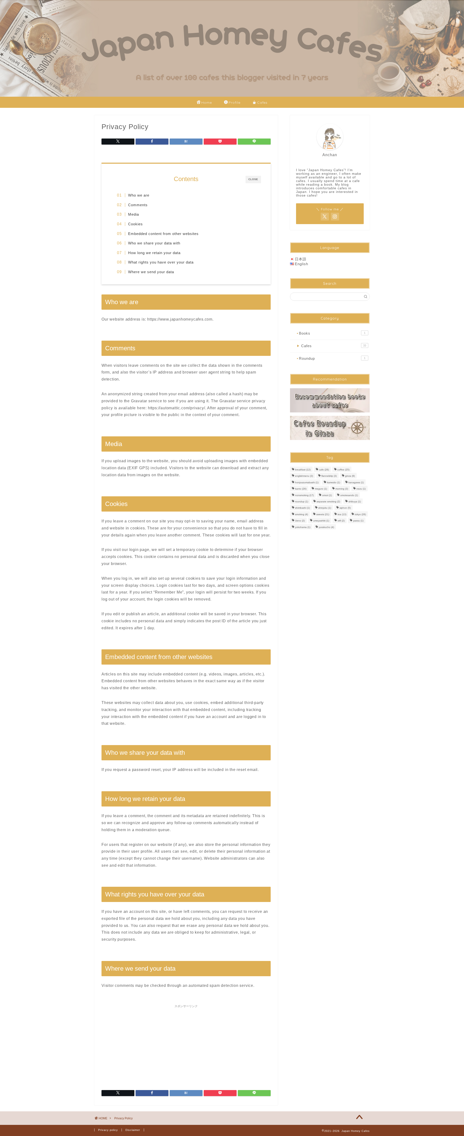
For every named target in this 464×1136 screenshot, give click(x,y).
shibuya (354, 501)
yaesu (358, 521)
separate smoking (328, 501)
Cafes (262, 102)
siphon (345, 508)
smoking (301, 514)
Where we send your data (151, 272)
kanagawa (356, 482)
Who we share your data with (154, 243)
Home (206, 102)
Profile (234, 102)
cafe (324, 469)
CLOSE (253, 179)
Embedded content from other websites (163, 234)
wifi (341, 521)
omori (327, 495)
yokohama (302, 527)
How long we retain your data (154, 253)
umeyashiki (321, 521)
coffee (343, 469)
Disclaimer (132, 1130)
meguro (321, 489)
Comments (138, 205)
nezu (361, 489)
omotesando (349, 495)
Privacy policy (108, 1130)
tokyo (360, 514)
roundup (301, 501)
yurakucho (326, 527)
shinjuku (324, 508)
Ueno (300, 521)
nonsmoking (304, 495)
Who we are (138, 195)
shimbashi (302, 508)
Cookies (135, 224)
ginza (350, 476)
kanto (300, 489)
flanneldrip (329, 476)
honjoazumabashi (307, 482)
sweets (322, 514)
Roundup (331, 358)
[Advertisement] (186, 1044)
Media (133, 214)
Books (331, 333)
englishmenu (304, 476)
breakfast (303, 469)
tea (342, 514)
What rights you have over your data (161, 262)
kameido (333, 482)
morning (341, 489)
